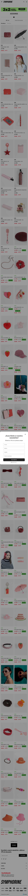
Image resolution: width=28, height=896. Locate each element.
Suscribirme (14, 459)
